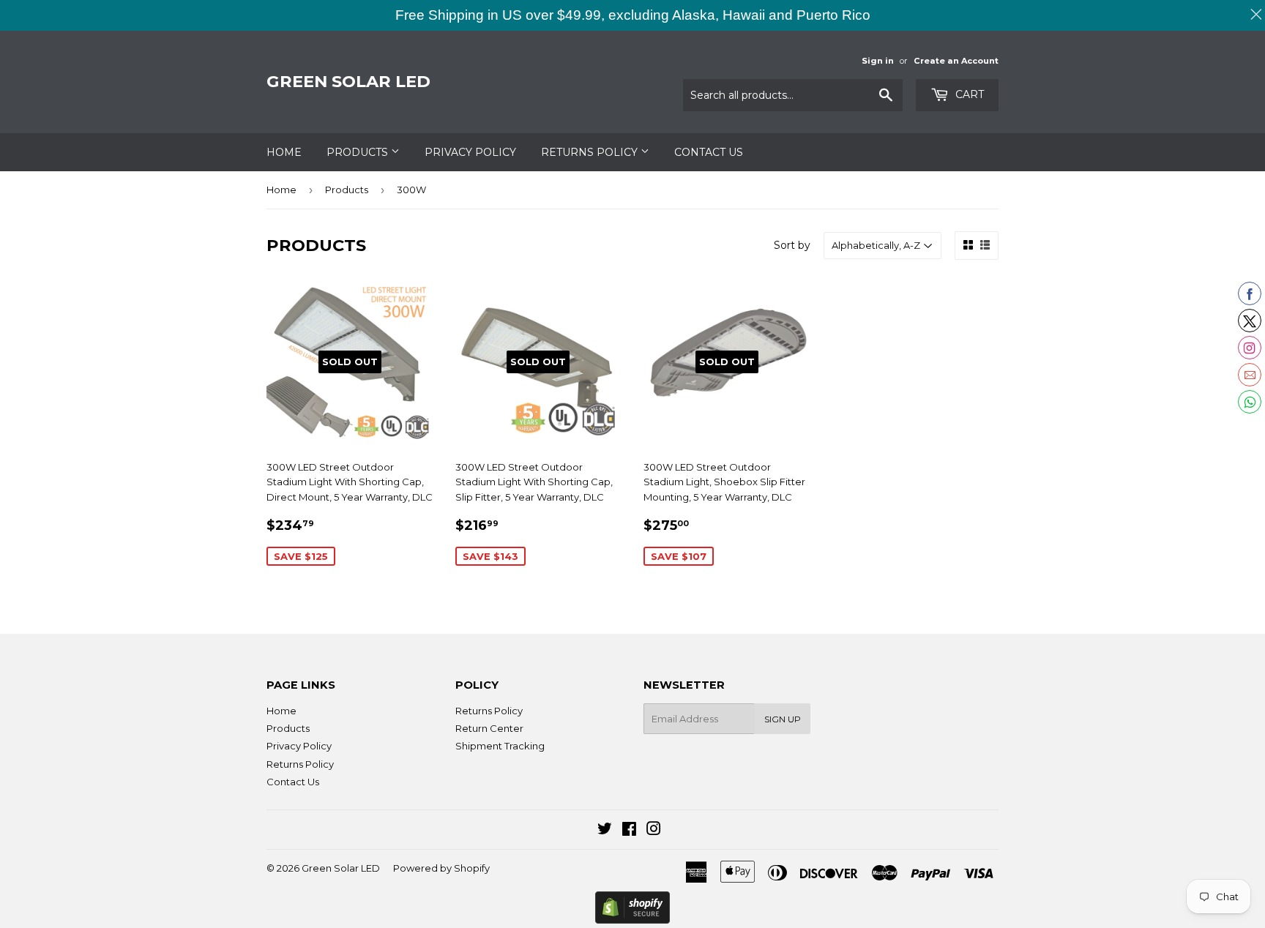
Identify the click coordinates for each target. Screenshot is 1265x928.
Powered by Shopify (441, 868)
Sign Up (782, 719)
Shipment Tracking (500, 746)
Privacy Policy (470, 152)
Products (358, 152)
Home (284, 152)
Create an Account (956, 61)
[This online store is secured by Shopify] (632, 907)
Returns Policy (591, 152)
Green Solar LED (348, 81)
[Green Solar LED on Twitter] (604, 831)
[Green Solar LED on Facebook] (629, 831)
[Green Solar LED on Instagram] (653, 831)
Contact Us (708, 152)
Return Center (489, 728)
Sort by (792, 245)
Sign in (878, 61)
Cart (968, 94)
